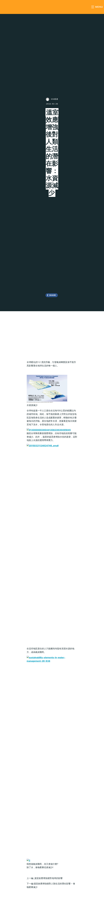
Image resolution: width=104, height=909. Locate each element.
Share (52, 295)
